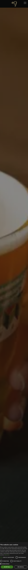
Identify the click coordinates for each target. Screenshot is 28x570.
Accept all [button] (7, 567)
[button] (14, 564)
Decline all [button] (21, 567)
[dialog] (14, 556)
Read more (7, 554)
